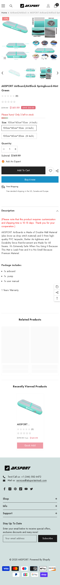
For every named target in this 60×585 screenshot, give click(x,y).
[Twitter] (31, 488)
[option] (15, 38)
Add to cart (23, 170)
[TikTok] (20, 488)
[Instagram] (10, 488)
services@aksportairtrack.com (31, 480)
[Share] (56, 170)
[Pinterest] (15, 488)
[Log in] (48, 5)
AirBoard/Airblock (18, 12)
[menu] (3, 6)
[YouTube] (26, 488)
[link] (15, 367)
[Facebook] (4, 488)
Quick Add (30, 445)
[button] (2, 73)
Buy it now (30, 179)
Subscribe (48, 538)
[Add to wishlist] (50, 170)
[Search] (11, 6)
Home (4, 12)
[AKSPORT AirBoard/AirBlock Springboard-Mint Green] (30, 407)
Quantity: (6, 143)
